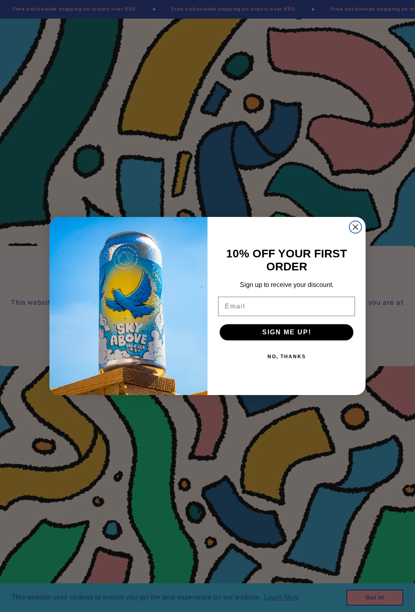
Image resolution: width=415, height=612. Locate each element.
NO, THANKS (286, 356)
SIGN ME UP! (286, 332)
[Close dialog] (355, 227)
